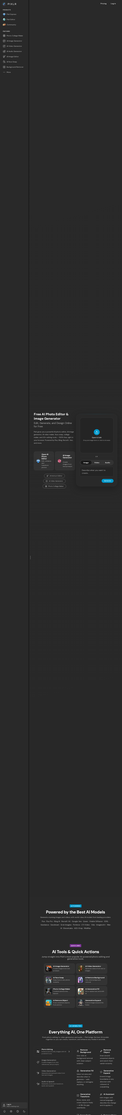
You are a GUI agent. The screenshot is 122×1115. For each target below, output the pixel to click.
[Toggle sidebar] (30, 557)
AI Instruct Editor (56, 476)
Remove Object (107, 1051)
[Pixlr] (14, 4)
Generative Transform (85, 1095)
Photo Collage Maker (56, 486)
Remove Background (85, 1051)
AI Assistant (109, 1094)
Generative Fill (86, 1071)
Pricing (104, 3)
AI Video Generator (56, 481)
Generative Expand (109, 1072)
